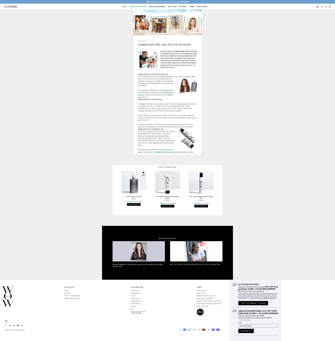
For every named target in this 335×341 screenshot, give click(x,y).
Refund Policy (136, 303)
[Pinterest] (13, 325)
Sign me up (246, 331)
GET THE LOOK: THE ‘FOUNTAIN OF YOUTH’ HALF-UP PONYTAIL (195, 264)
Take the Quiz (172, 6)
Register (68, 293)
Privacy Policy (201, 290)
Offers (192, 6)
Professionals (136, 293)
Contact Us (135, 290)
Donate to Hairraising (72, 295)
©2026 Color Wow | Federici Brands (15, 330)
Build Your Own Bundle (157, 6)
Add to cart (134, 204)
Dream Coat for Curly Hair (134, 196)
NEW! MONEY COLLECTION (138, 6)
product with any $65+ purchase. (167, 2)
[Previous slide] (1, 2)
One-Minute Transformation (164, 152)
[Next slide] (333, 2)
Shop (124, 6)
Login (66, 290)
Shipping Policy (136, 301)
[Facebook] (5, 325)
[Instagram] (9, 325)
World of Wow (202, 6)
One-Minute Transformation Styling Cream (167, 197)
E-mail (240, 322)
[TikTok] (22, 325)
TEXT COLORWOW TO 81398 (253, 303)
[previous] (113, 188)
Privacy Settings (202, 306)
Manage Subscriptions (72, 298)
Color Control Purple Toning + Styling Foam (201, 197)
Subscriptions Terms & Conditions (208, 301)
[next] (222, 188)
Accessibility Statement (205, 298)
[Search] (326, 6)
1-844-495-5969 (136, 313)
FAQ (132, 309)
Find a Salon (135, 298)
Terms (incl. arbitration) (263, 298)
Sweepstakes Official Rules (206, 295)
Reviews (133, 306)
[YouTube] (17, 325)
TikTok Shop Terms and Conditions (208, 303)
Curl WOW (182, 6)
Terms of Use (201, 293)
